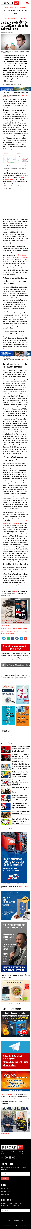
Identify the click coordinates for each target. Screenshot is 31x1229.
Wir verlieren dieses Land (8, 1094)
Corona (13, 10)
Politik (18, 10)
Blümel (14, 629)
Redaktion (8, 7)
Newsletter (23, 7)
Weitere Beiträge (8, 734)
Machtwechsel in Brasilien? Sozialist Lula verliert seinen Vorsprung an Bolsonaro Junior (20, 774)
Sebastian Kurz (10, 633)
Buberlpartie (22, 629)
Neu (9, 10)
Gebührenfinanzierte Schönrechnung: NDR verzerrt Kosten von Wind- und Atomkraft (20, 821)
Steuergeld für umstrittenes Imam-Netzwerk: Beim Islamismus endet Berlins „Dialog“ (20, 798)
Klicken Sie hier (5, 625)
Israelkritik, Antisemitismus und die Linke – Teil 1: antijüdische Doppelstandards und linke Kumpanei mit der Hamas (20, 757)
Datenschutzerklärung (10, 1225)
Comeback (14, 631)
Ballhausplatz (6, 629)
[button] (4, 10)
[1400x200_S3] (15, 91)
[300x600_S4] (14, 882)
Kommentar (13, 18)
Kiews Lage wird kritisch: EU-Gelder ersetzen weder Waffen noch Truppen (21, 790)
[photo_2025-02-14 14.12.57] (14, 972)
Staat (15, 591)
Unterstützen (15, 7)
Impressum (24, 1225)
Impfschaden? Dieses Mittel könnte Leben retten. (15, 976)
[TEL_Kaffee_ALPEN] (15, 919)
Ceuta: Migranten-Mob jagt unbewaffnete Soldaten (21, 812)
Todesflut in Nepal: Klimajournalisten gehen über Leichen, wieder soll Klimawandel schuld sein (21, 766)
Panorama (24, 10)
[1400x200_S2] (15, 355)
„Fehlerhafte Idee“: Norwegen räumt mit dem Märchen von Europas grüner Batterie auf (20, 805)
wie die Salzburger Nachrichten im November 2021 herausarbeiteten (15, 257)
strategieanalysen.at (9, 149)
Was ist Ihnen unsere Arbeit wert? (15, 647)
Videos (15, 13)
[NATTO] (15, 1001)
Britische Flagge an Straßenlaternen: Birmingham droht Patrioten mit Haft (20, 782)
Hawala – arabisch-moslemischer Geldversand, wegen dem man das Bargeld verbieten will (21, 749)
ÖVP (20, 631)
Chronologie (5, 631)
